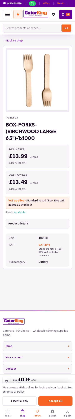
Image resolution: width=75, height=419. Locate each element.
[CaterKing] (35, 13)
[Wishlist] (53, 14)
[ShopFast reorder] (17, 14)
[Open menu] (7, 14)
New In (60, 3)
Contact (37, 369)
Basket (52, 415)
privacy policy (16, 392)
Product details (18, 224)
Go (66, 28)
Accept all (55, 401)
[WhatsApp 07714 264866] (32, 3)
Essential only (19, 401)
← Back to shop (13, 41)
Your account (37, 357)
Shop (37, 346)
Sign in (67, 415)
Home (8, 415)
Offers (46, 3)
